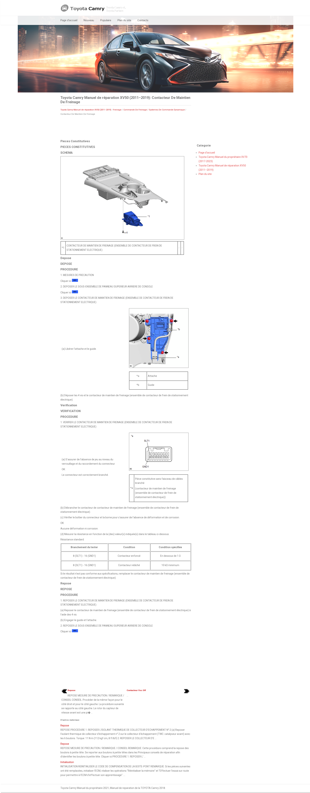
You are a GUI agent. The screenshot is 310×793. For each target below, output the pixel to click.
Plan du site (124, 20)
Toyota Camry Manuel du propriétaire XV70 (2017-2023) (223, 159)
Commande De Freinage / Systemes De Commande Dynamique (154, 110)
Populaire (105, 20)
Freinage (117, 110)
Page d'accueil (68, 20)
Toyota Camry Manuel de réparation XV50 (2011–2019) (85, 110)
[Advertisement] (125, 127)
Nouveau (89, 20)
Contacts (142, 20)
